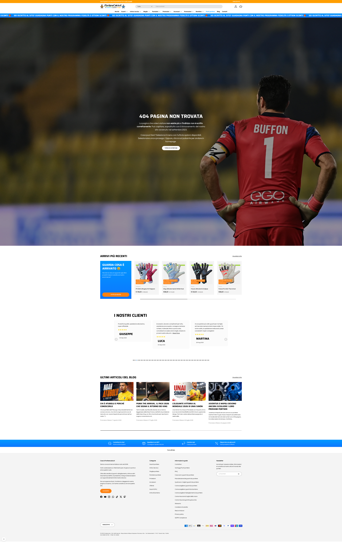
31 (181, 360)
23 (168, 360)
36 (189, 360)
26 (173, 360)
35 (187, 360)
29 (178, 360)
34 (186, 360)
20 (163, 360)
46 (205, 360)
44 (202, 360)
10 (147, 360)
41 (197, 360)
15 (155, 360)
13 (152, 360)
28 (176, 360)
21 (165, 360)
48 (208, 360)
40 (195, 360)
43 (200, 360)
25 (171, 360)
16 (157, 360)
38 (192, 360)
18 (160, 360)
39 (194, 360)
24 (170, 360)
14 (154, 360)
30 (179, 360)
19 (162, 360)
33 (184, 360)
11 (149, 360)
